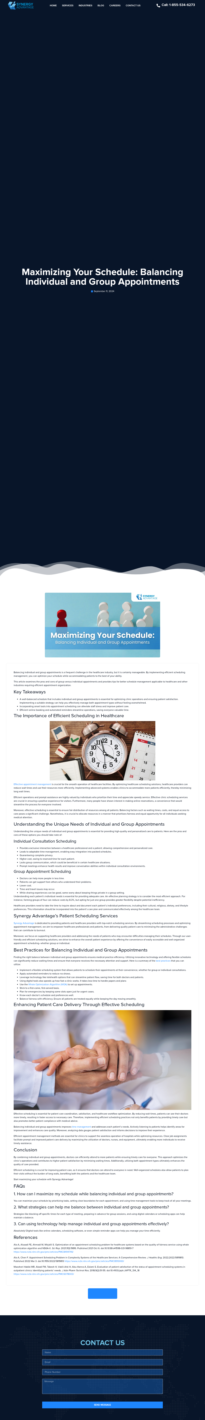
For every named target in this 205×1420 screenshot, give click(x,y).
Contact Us (133, 5)
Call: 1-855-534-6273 (178, 5)
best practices (163, 960)
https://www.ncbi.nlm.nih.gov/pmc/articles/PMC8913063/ (94, 1261)
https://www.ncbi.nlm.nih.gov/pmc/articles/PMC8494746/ (44, 1251)
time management (81, 1126)
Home (53, 5)
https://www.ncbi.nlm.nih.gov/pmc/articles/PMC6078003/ (44, 1274)
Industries (85, 5)
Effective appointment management (32, 784)
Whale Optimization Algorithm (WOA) (47, 984)
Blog (101, 5)
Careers (115, 5)
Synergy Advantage (24, 923)
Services (67, 5)
